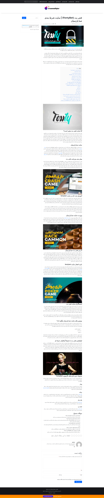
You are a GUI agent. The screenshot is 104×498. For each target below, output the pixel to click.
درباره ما (54, 492)
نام (81, 470)
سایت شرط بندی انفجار (43, 1)
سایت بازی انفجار (67, 217)
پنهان (77, 68)
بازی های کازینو (58, 1)
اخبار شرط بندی (64, 1)
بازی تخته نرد (80, 408)
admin (73, 442)
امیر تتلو (45, 154)
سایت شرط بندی (71, 1)
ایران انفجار (77, 1)
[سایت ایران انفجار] (52, 8)
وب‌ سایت (60, 474)
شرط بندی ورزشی (51, 1)
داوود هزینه (60, 153)
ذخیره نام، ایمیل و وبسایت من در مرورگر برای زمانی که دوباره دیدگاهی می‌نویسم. (69, 479)
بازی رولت (80, 394)
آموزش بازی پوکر (46, 387)
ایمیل (81, 474)
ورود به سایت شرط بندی (48, 496)
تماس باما (50, 492)
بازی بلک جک (80, 402)
